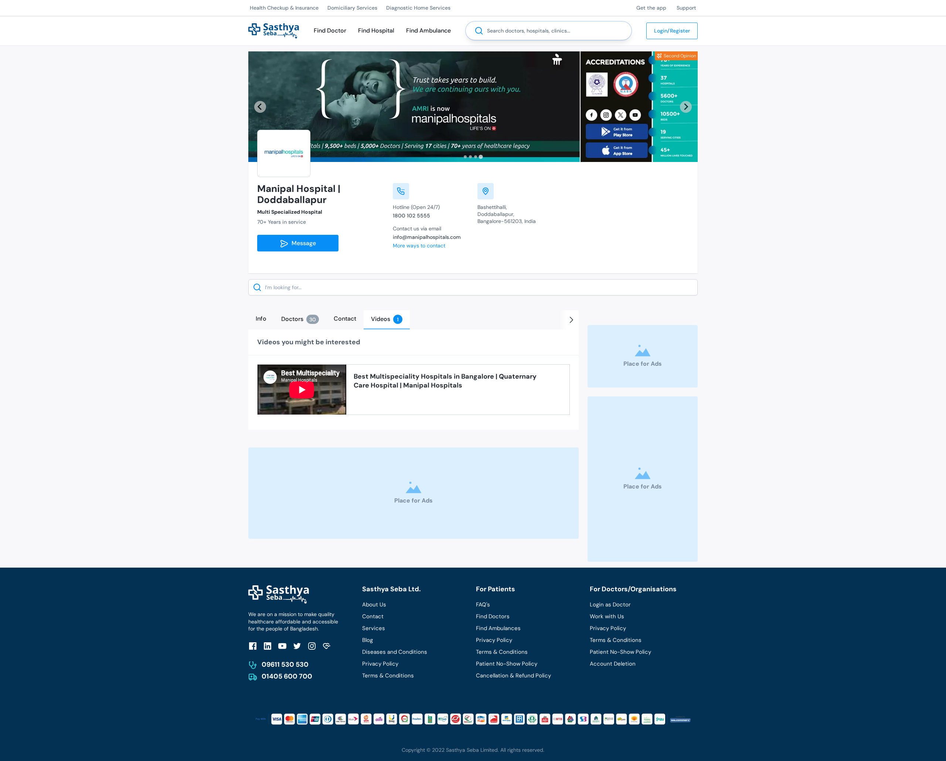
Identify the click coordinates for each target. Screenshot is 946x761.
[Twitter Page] (297, 645)
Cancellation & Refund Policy (513, 675)
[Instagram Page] (311, 645)
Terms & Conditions (388, 675)
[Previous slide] (260, 107)
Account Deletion (613, 663)
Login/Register (672, 30)
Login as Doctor (610, 604)
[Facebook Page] (252, 645)
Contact (373, 616)
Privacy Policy (380, 663)
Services (373, 628)
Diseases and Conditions (394, 652)
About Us (374, 604)
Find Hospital (376, 30)
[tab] (465, 156)
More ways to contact (419, 245)
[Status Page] (326, 645)
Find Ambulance (428, 30)
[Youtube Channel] (282, 645)
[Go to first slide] (686, 107)
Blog (367, 640)
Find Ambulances (498, 628)
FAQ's (483, 604)
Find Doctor (330, 30)
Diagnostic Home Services (418, 7)
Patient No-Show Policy (506, 663)
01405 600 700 (287, 676)
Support (686, 7)
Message (302, 243)
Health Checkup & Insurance (284, 7)
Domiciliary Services (352, 7)
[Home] (273, 30)
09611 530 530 (285, 664)
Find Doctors (493, 616)
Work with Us (607, 616)
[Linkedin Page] (267, 645)
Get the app (651, 7)
